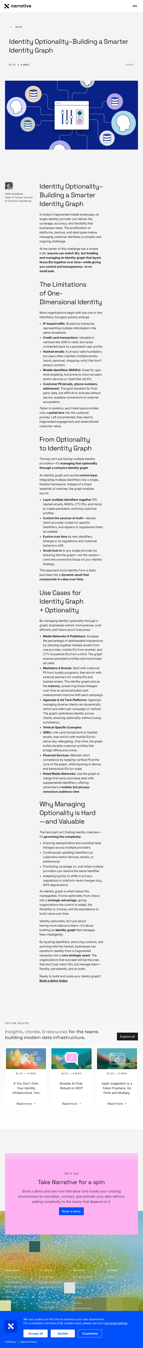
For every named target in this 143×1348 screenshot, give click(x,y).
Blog (75, 1282)
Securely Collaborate (50, 1282)
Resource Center (82, 1277)
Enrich (42, 1297)
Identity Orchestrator (16, 1297)
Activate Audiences (49, 1302)
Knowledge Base (82, 1308)
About (110, 1277)
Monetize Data (47, 1307)
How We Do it (12, 1277)
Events (77, 1292)
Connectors (11, 1302)
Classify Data (46, 1277)
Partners (77, 1303)
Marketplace (12, 1291)
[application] (71, 1329)
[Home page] (17, 6)
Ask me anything (82, 1297)
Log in (110, 1282)
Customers (79, 1287)
